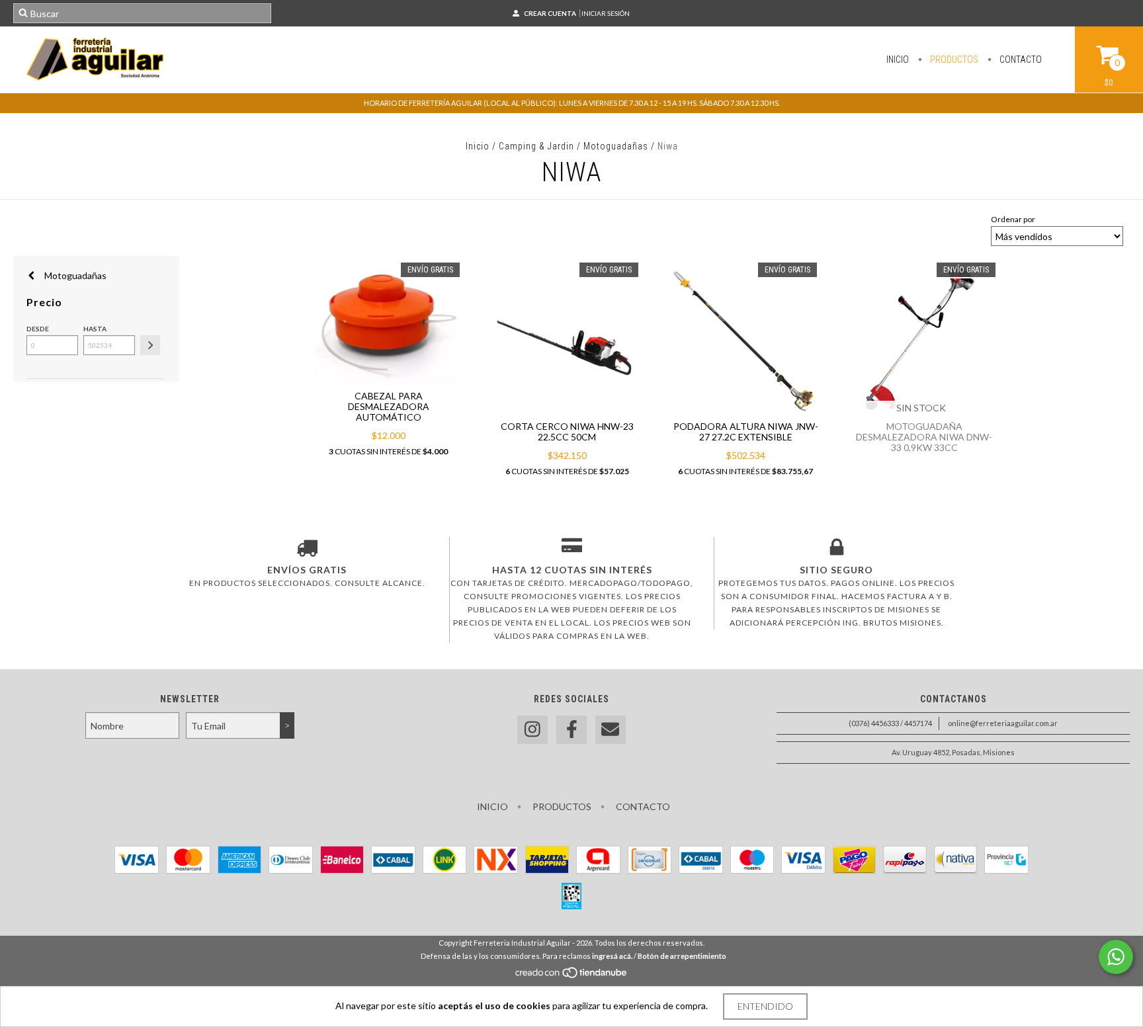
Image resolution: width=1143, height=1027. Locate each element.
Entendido (765, 1006)
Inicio (897, 59)
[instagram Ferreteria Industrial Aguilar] (532, 730)
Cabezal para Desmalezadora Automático (388, 406)
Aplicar (150, 345)
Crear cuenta (550, 13)
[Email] (610, 730)
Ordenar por (1013, 219)
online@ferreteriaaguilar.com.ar (1003, 723)
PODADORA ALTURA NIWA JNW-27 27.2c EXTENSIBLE (745, 431)
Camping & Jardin (536, 146)
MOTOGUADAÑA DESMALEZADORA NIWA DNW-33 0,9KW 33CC (924, 437)
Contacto (1019, 59)
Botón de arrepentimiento (682, 956)
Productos (953, 59)
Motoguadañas (615, 146)
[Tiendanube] (572, 975)
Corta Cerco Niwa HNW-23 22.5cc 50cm (567, 431)
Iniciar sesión (605, 13)
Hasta (94, 329)
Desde (37, 329)
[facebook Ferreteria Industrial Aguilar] (571, 730)
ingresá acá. (612, 956)
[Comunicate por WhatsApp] (1116, 957)
